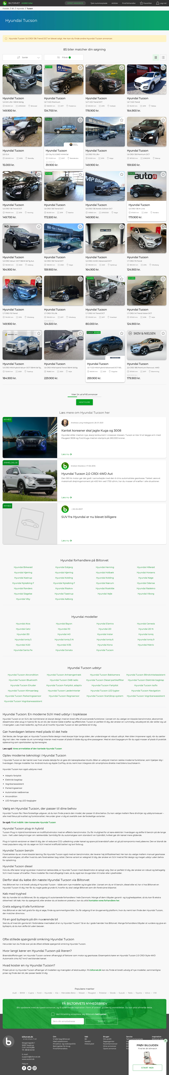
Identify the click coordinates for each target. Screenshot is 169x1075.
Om (54, 1037)
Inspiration (156, 1037)
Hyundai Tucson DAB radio (64, 680)
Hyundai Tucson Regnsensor (64, 696)
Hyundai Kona (105, 645)
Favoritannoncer (110, 1044)
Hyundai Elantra (105, 623)
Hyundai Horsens (146, 572)
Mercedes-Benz (68, 993)
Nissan (82, 993)
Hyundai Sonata (64, 650)
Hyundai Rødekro (146, 588)
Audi (14, 993)
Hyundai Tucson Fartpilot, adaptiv (64, 685)
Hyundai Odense (146, 583)
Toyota (139, 993)
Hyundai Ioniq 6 (105, 639)
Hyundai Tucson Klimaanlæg (23, 690)
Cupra (31, 993)
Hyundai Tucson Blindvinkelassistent (145, 675)
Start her (147, 1068)
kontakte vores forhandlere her (104, 900)
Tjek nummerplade (99, 3)
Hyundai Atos (23, 623)
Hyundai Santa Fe (23, 650)
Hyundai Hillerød (146, 567)
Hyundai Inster (105, 634)
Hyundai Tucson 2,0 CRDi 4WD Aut (87, 474)
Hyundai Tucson (105, 650)
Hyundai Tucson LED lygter (105, 690)
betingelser (100, 1014)
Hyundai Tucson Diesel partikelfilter (105, 680)
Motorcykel (89, 1044)
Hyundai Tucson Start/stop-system (105, 696)
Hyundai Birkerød (23, 567)
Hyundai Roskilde (105, 588)
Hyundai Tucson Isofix (146, 685)
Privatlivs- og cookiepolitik (64, 1044)
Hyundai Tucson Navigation (146, 690)
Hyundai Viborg (146, 593)
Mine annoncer (109, 1046)
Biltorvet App (157, 1039)
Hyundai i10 (64, 629)
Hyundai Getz (23, 629)
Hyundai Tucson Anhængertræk (64, 675)
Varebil (88, 1041)
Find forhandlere (60, 1048)
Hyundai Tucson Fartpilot (105, 685)
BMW (22, 993)
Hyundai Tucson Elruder (23, 685)
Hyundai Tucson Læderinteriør (64, 690)
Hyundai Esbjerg (64, 567)
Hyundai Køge (145, 578)
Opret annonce (75, 3)
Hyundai (20, 8)
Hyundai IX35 (64, 645)
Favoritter (148, 3)
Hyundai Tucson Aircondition (23, 675)
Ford (39, 993)
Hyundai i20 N (146, 629)
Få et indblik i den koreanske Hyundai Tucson (33, 822)
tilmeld (101, 1021)
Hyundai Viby (23, 599)
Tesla (130, 993)
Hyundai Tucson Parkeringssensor (23, 696)
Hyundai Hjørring (23, 572)
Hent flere (84, 402)
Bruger (106, 1037)
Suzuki (122, 993)
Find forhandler (129, 3)
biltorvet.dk (95, 970)
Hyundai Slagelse (23, 593)
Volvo (147, 993)
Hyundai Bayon (64, 623)
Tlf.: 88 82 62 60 (28, 1050)
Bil (13, 8)
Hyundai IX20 (23, 645)
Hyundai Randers (23, 588)
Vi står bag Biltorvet (61, 1039)
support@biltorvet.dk (31, 1057)
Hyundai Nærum (105, 583)
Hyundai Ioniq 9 (146, 639)
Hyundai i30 (23, 634)
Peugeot (92, 993)
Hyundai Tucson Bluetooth (23, 680)
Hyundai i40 (64, 634)
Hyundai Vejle (105, 593)
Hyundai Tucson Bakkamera (105, 675)
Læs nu (65, 454)
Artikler (115, 3)
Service (129, 1037)
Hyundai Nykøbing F (23, 583)
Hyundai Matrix (146, 645)
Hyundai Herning (105, 567)
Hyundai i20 (105, 629)
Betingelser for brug (61, 1046)
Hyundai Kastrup (23, 578)
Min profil (107, 1039)
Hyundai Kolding (64, 578)
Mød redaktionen (60, 1041)
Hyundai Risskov (64, 588)
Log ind (163, 3)
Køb (86, 1037)
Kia (56, 993)
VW (155, 993)
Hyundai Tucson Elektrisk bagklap (146, 680)
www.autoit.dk (28, 1059)
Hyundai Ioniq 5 (23, 639)
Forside (6, 8)
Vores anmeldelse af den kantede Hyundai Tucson (37, 748)
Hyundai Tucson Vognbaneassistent (146, 696)
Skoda (113, 993)
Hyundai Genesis (146, 623)
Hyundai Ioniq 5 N (64, 639)
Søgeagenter (108, 1041)
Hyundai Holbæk (105, 572)
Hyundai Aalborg (64, 599)
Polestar (103, 993)
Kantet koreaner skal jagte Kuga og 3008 (91, 430)
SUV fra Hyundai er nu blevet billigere (88, 517)
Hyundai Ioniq (146, 634)
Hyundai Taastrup (64, 593)
